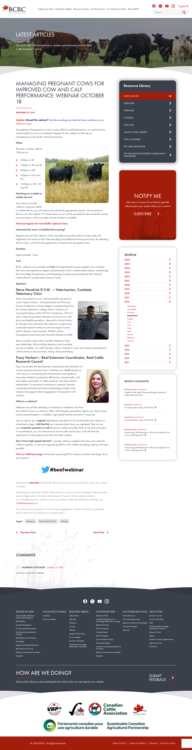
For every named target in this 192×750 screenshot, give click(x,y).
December (131, 306)
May (129, 328)
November (131, 309)
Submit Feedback (157, 677)
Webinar (64, 521)
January (130, 340)
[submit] (184, 12)
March (130, 334)
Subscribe (143, 213)
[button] (183, 6)
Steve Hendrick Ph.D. (47, 521)
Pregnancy (30, 521)
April (129, 331)
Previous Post (28, 532)
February (131, 337)
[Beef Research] (14, 9)
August (130, 318)
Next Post (98, 532)
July (128, 321)
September (132, 315)
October (131, 312)
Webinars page (23, 123)
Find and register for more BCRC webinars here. (42, 223)
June (129, 325)
